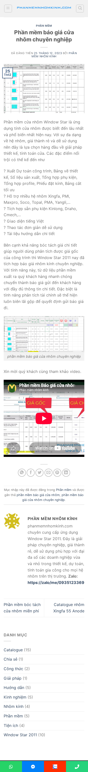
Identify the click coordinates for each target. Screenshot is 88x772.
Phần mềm (44, 25)
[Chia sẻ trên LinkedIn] (66, 473)
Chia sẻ (10, 659)
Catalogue (13, 649)
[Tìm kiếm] (80, 8)
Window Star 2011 (20, 734)
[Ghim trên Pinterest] (57, 473)
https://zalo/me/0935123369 (56, 582)
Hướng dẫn (14, 687)
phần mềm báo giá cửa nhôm (38, 495)
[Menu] (8, 8)
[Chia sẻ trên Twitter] (39, 473)
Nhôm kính (13, 706)
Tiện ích (11, 725)
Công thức (13, 668)
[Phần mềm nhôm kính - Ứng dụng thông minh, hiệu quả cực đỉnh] (44, 8)
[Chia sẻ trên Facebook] (31, 473)
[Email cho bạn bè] (48, 473)
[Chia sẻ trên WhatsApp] (22, 473)
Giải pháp (13, 678)
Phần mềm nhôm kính (54, 54)
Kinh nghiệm (15, 697)
